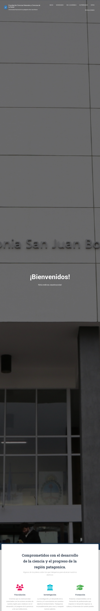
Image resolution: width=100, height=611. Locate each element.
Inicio (51, 5)
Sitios (92, 5)
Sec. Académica (71, 5)
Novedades (59, 5)
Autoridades (83, 5)
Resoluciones (89, 10)
